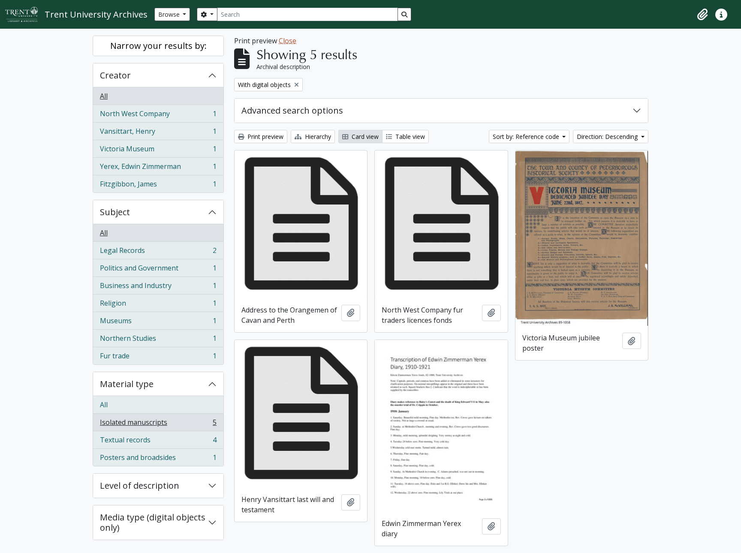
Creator (115, 75)
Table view (409, 136)
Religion (158, 305)
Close (287, 40)
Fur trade (158, 357)
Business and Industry (158, 288)
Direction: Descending (608, 136)
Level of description (139, 485)
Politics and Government (158, 270)
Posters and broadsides (158, 459)
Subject (115, 212)
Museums (158, 323)
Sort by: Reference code (527, 136)
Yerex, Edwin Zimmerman (158, 168)
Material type (127, 384)
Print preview (264, 136)
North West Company (158, 116)
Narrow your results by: (158, 45)
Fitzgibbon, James (158, 185)
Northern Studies (158, 340)
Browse (169, 14)
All (104, 96)
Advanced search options (292, 110)
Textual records (158, 442)
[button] (702, 14)
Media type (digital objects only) (152, 522)
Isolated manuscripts (158, 424)
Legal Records (158, 252)
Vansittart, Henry (158, 133)
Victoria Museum (158, 151)
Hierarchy (317, 136)
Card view (364, 136)
